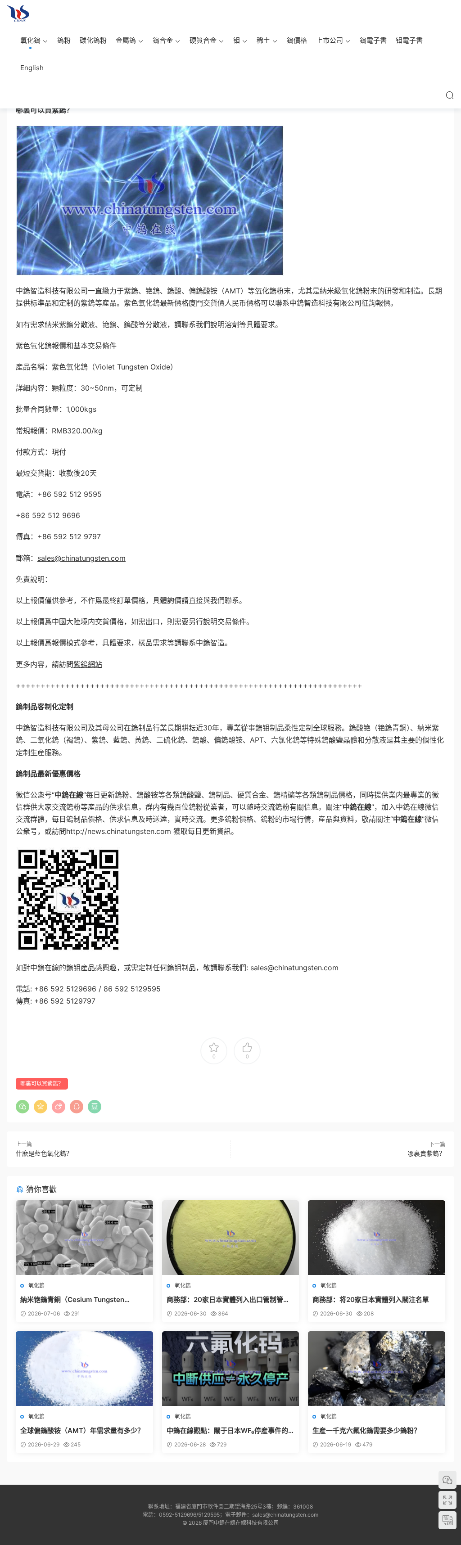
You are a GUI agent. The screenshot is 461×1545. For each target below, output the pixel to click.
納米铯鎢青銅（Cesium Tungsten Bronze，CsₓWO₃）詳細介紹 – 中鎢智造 (82, 1299)
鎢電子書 (373, 40)
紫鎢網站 (87, 664)
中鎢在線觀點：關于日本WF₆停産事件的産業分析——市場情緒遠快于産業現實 (227, 1430)
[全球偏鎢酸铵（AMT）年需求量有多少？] (84, 1368)
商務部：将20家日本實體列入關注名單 (370, 1299)
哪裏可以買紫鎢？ (41, 1083)
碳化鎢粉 (93, 40)
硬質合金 (203, 40)
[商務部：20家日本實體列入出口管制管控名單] (230, 1237)
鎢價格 (297, 40)
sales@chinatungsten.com (81, 558)
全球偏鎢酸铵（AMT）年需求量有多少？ (83, 1430)
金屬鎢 (126, 40)
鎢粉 (64, 40)
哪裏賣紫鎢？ (426, 1153)
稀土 (263, 40)
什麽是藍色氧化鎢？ (44, 1153)
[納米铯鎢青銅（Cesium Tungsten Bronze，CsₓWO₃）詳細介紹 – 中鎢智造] (84, 1237)
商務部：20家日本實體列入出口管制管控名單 (228, 1299)
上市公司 (329, 40)
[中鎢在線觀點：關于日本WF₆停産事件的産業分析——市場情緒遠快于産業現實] (230, 1368)
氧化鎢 (30, 40)
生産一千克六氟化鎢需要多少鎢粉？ (366, 1430)
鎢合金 (163, 40)
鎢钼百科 (18, 13)
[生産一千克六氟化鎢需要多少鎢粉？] (376, 1368)
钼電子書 (409, 40)
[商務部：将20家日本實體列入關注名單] (376, 1237)
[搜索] (449, 95)
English (32, 67)
